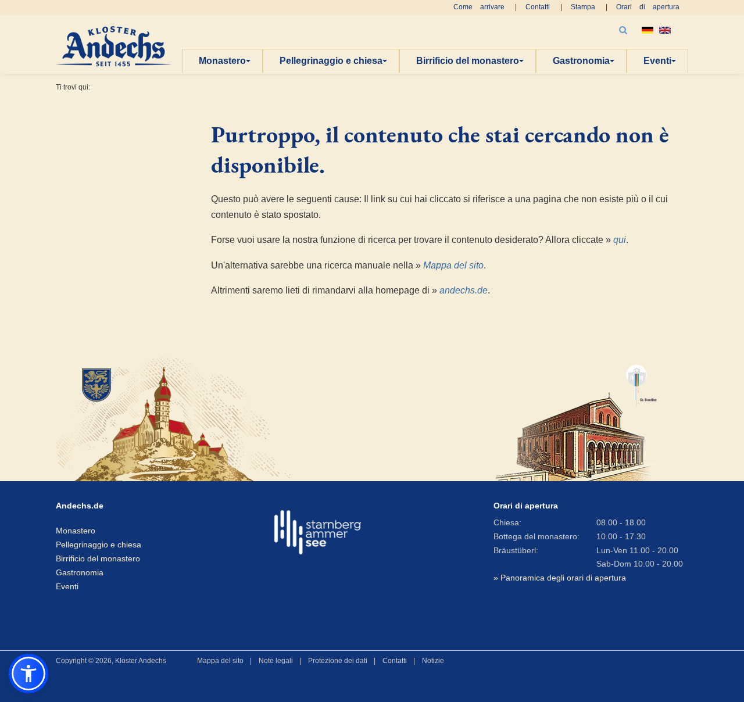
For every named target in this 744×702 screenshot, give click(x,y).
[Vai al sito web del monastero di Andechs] (157, 417)
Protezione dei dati (337, 661)
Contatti (537, 7)
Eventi (657, 61)
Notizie (433, 661)
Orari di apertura (647, 7)
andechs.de (463, 290)
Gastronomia (581, 61)
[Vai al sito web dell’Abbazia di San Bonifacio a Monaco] (576, 417)
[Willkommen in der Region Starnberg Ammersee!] (317, 532)
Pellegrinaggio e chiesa (331, 61)
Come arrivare (479, 7)
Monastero (222, 61)
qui (619, 240)
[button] (28, 673)
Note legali (276, 661)
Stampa (583, 7)
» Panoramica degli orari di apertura (559, 577)
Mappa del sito (453, 265)
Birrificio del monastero (467, 61)
